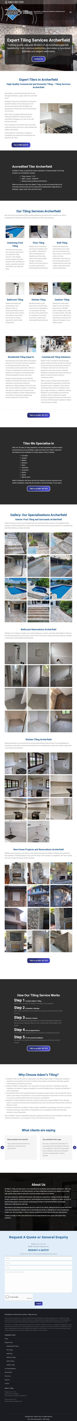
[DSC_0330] (61, 896)
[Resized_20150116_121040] (61, 919)
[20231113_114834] (61, 873)
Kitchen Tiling (10, 1361)
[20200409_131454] (38, 873)
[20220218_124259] (61, 589)
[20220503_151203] (38, 611)
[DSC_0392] (16, 919)
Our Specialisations (10, 1368)
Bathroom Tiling (11, 1357)
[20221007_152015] (61, 611)
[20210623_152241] (38, 543)
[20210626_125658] (16, 699)
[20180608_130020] (61, 676)
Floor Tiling (10, 1350)
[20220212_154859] (16, 763)
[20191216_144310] (61, 941)
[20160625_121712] (38, 941)
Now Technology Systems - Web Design (38, 1419)
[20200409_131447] (16, 873)
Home (6, 1338)
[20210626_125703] (38, 699)
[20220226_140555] (38, 721)
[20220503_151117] (16, 611)
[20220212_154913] (16, 786)
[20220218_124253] (38, 589)
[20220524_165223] (38, 809)
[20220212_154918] (38, 786)
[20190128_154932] (16, 676)
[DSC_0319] (16, 896)
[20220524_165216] (16, 809)
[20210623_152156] (38, 566)
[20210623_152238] (16, 543)
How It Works (8, 1372)
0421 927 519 (15, 2)
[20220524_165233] (61, 809)
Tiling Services (9, 1342)
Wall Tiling (9, 1353)
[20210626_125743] (61, 699)
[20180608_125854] (38, 653)
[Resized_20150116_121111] (16, 941)
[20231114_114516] (16, 831)
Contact (7, 1383)
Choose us (8, 1376)
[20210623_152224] (61, 566)
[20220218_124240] (16, 589)
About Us (7, 1380)
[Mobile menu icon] (70, 12)
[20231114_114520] (38, 831)
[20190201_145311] (38, 676)
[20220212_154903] (38, 763)
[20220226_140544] (16, 721)
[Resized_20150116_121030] (38, 919)
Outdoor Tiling (11, 1365)
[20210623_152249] (61, 543)
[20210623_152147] (16, 566)
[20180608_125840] (16, 653)
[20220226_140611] (61, 721)
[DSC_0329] (38, 896)
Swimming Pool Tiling (12, 1346)
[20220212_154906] (61, 763)
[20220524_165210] (61, 786)
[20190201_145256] (61, 653)
